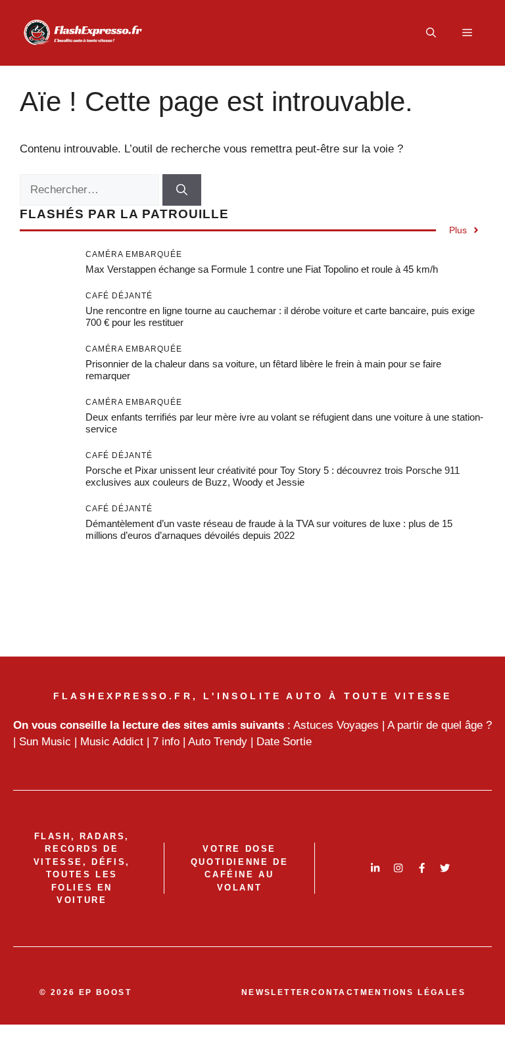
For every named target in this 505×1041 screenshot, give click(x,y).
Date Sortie (284, 741)
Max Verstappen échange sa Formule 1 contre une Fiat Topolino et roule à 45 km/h (261, 269)
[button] (431, 33)
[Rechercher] (181, 190)
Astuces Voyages (336, 725)
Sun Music (45, 741)
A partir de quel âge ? (439, 725)
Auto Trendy (217, 741)
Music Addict (111, 741)
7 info (166, 741)
